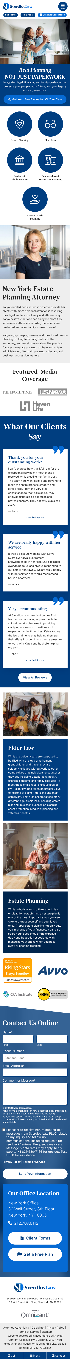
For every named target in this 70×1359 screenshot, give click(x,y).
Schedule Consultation (54, 15)
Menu (63, 8)
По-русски (28, 15)
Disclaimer (38, 1327)
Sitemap (47, 1331)
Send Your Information (35, 1173)
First (5, 1044)
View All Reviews (35, 677)
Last (39, 1044)
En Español (10, 15)
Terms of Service (34, 1161)
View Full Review (35, 517)
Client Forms (38, 1238)
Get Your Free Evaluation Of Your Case (37, 99)
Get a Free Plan (38, 1254)
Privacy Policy (12, 1161)
